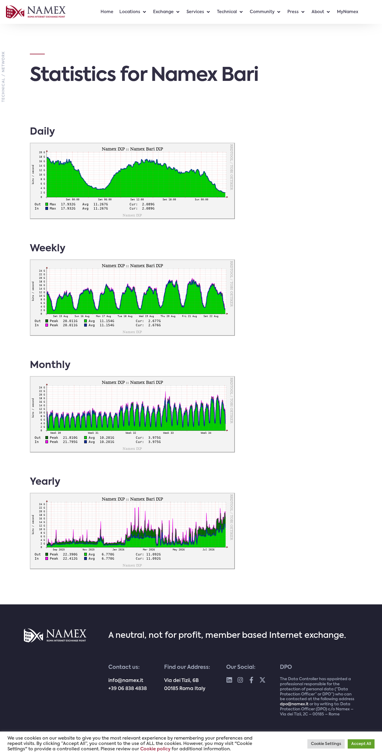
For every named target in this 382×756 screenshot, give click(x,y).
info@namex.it (125, 680)
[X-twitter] (262, 680)
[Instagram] (240, 680)
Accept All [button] (361, 744)
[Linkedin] (229, 680)
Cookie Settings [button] (326, 744)
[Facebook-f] (251, 680)
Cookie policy (155, 749)
